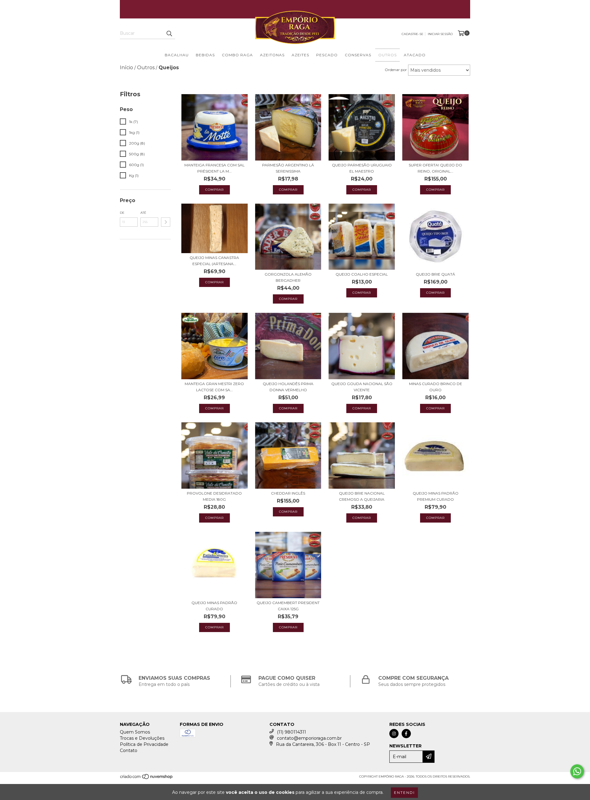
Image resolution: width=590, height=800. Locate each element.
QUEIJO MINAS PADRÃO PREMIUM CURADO (435, 496)
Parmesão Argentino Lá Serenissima (288, 168)
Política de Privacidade (144, 744)
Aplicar (165, 222)
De (122, 213)
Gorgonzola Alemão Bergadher (288, 277)
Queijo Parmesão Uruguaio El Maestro (362, 168)
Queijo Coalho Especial (362, 274)
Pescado (327, 55)
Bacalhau (177, 55)
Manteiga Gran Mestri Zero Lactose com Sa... (214, 386)
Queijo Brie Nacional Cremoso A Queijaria (362, 496)
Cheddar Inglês (288, 493)
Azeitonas (272, 55)
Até (143, 213)
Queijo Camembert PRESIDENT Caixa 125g (288, 605)
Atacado (415, 55)
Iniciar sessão (440, 34)
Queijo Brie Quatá (435, 274)
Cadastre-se (412, 34)
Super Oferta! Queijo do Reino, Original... (435, 168)
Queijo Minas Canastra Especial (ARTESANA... (214, 260)
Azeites (300, 55)
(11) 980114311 (291, 732)
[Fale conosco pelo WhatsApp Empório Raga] (577, 771)
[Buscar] (169, 33)
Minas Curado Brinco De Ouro (435, 386)
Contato (128, 750)
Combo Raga (237, 55)
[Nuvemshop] (147, 778)
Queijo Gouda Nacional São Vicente (361, 386)
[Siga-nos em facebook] (406, 733)
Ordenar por (396, 69)
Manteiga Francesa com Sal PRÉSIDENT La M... (214, 168)
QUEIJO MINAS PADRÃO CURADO (214, 605)
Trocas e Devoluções (142, 738)
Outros (387, 55)
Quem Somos (135, 732)
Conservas (358, 55)
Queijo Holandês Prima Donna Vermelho (288, 386)
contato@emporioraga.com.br (309, 738)
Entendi (404, 792)
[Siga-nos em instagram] (394, 733)
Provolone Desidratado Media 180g (214, 496)
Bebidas (205, 55)
